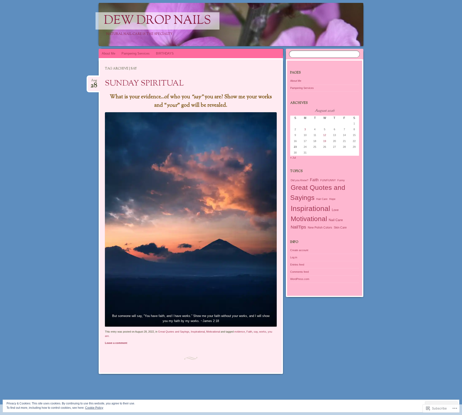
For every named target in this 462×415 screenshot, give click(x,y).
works (262, 331)
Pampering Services (136, 53)
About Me (108, 53)
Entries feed (297, 264)
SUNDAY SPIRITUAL (144, 83)
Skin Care (340, 227)
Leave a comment (116, 342)
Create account (299, 250)
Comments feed (299, 271)
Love (335, 210)
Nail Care (336, 220)
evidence (239, 331)
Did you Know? (299, 180)
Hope (332, 199)
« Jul (293, 157)
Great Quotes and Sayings (173, 331)
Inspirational (198, 331)
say (256, 331)
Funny (341, 180)
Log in (293, 257)
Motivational (213, 331)
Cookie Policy (94, 407)
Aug (93, 81)
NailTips (298, 227)
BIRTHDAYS (165, 53)
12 (324, 135)
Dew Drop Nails (157, 21)
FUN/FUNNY (328, 180)
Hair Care (321, 199)
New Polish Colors (320, 227)
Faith (249, 331)
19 (324, 141)
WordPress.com (299, 279)
